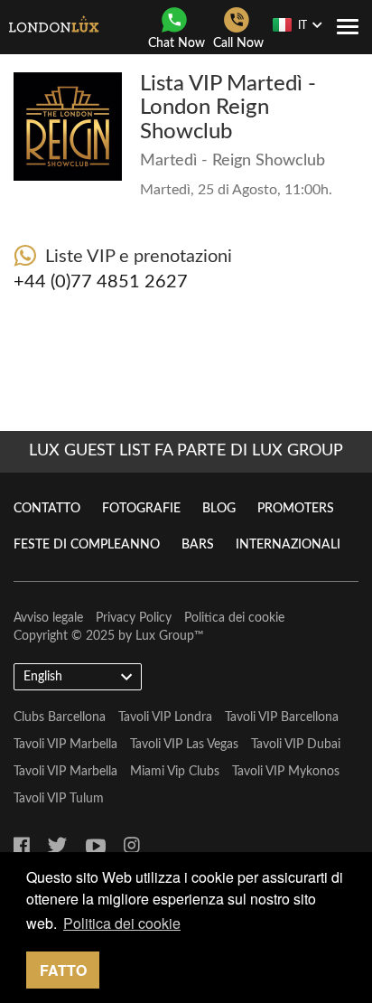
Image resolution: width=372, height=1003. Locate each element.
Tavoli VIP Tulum (59, 798)
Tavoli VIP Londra (165, 717)
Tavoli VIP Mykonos (285, 771)
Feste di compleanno (87, 545)
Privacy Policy (134, 618)
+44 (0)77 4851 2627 (101, 282)
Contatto (47, 508)
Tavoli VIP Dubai (295, 744)
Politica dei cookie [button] (122, 923)
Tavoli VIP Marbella (65, 744)
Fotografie (141, 508)
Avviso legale (48, 618)
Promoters (295, 508)
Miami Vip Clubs (174, 771)
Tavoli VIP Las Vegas (184, 744)
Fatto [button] (63, 970)
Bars (197, 545)
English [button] (42, 676)
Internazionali (288, 545)
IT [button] (302, 25)
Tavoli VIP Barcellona (282, 717)
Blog (219, 508)
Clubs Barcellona (60, 717)
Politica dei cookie (234, 618)
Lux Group (164, 636)
